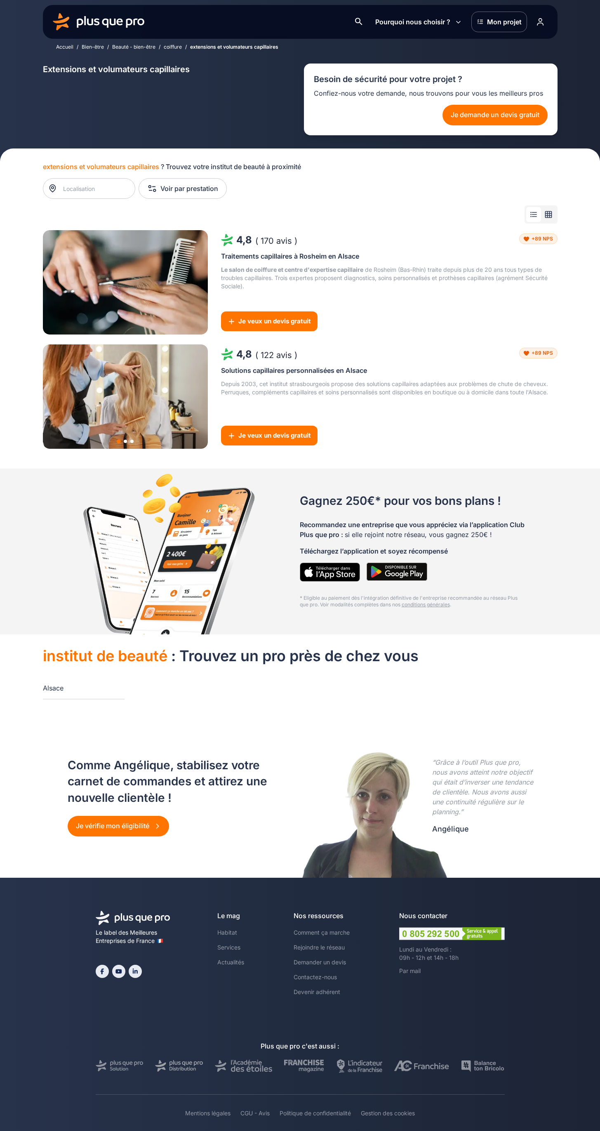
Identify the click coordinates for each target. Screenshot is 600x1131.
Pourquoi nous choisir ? (412, 22)
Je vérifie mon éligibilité (113, 826)
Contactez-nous (315, 976)
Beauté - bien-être (133, 47)
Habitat (227, 932)
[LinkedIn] (135, 971)
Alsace (53, 688)
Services (228, 947)
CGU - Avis (255, 1113)
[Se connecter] (540, 22)
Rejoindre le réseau (319, 947)
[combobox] (92, 188)
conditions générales (426, 604)
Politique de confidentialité (315, 1113)
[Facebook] (102, 971)
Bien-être (93, 47)
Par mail (410, 970)
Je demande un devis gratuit (495, 115)
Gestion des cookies (388, 1113)
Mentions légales (208, 1113)
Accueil (64, 47)
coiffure (173, 47)
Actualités (230, 962)
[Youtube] (118, 971)
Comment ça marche (322, 932)
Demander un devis (320, 962)
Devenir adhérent (317, 991)
